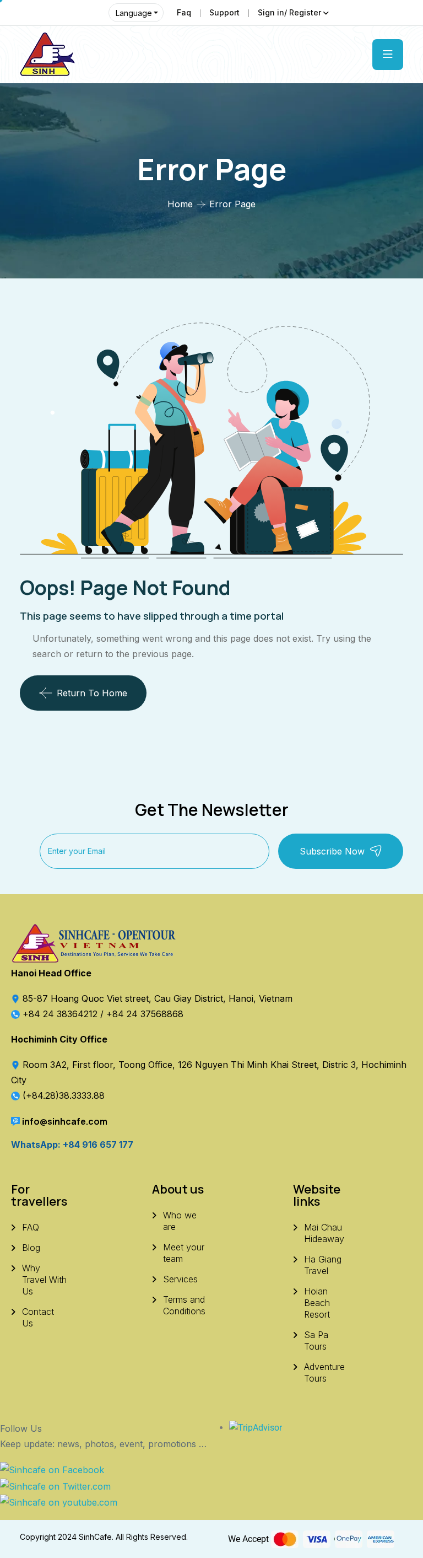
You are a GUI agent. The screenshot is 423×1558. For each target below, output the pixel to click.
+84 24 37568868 (144, 1013)
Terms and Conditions (184, 1305)
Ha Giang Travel (322, 1265)
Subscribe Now (332, 851)
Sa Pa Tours (316, 1340)
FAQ (30, 1227)
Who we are (180, 1221)
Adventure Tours (324, 1372)
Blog (31, 1247)
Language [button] (134, 13)
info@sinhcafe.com (64, 1121)
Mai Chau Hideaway (324, 1233)
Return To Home (92, 693)
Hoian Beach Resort (317, 1303)
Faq (184, 12)
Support (224, 12)
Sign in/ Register (289, 12)
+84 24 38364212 (61, 1013)
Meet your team (183, 1253)
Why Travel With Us (44, 1279)
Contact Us (38, 1317)
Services (180, 1279)
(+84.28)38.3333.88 (64, 1095)
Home (180, 203)
